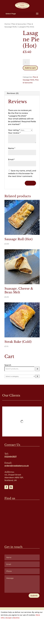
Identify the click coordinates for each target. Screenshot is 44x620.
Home (7, 24)
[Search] (37, 360)
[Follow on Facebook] (6, 479)
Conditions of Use (22, 606)
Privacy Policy (13, 604)
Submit (34, 587)
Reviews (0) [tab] (13, 93)
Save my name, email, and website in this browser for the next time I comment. (22, 165)
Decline (16, 618)
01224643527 (10, 448)
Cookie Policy (30, 604)
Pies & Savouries (18, 24)
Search (7, 357)
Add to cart (30, 68)
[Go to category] (37, 368)
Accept (8, 618)
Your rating (14, 130)
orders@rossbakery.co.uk (16, 457)
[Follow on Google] (11, 479)
